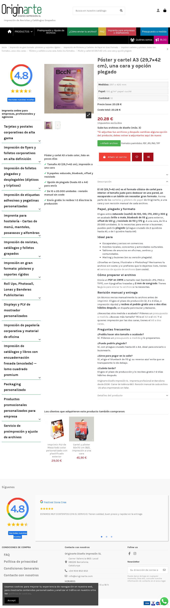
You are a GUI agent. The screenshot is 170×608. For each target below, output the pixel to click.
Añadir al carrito (117, 156)
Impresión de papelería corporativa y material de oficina (22, 331)
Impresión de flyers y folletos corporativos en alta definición (20, 153)
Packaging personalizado (15, 387)
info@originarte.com (81, 576)
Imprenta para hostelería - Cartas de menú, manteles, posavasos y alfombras (22, 224)
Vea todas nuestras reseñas (21, 100)
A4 (154, 316)
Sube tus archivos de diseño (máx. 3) (119, 127)
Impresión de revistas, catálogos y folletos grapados (21, 247)
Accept (12, 600)
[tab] (132, 174)
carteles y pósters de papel (127, 199)
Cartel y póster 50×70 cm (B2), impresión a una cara (81, 449)
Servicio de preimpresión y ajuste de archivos (21, 431)
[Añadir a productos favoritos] (66, 421)
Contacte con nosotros (21, 575)
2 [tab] (106, 537)
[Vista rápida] (66, 433)
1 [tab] (101, 537)
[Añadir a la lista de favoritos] (137, 157)
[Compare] (66, 427)
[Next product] (167, 49)
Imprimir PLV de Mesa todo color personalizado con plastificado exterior (56, 450)
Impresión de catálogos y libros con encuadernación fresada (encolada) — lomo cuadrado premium (21, 360)
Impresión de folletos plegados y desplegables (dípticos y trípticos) (21, 176)
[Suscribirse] (164, 570)
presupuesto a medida (128, 337)
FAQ (7, 555)
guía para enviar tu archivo (116, 286)
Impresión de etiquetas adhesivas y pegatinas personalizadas (22, 200)
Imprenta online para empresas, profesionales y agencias (18, 113)
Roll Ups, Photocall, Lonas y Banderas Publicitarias (19, 289)
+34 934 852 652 (78, 570)
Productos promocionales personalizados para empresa (20, 407)
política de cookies (20, 593)
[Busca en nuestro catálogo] (121, 11)
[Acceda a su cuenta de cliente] (158, 11)
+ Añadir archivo (109, 143)
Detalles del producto (110, 395)
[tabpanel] (101, 509)
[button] (23, 31)
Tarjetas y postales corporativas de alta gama (19, 132)
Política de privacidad (21, 561)
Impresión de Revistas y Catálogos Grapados (30, 20)
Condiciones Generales (21, 568)
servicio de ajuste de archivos (117, 269)
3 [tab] (111, 537)
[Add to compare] (148, 157)
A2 (146, 316)
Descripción (104, 181)
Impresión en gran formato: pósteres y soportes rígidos (19, 268)
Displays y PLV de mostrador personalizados (17, 310)
